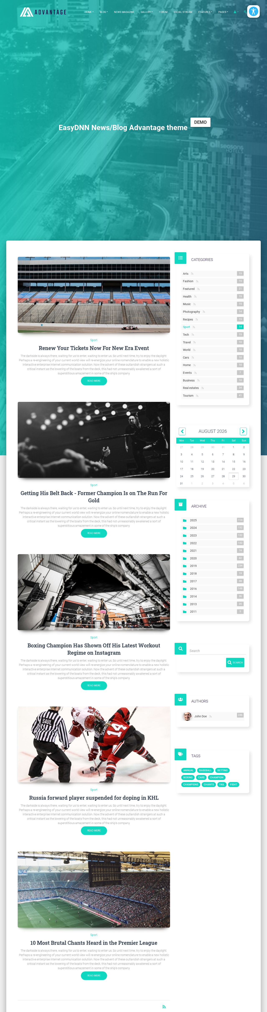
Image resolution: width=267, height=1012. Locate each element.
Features (204, 12)
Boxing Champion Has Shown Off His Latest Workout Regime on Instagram (94, 649)
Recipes (189, 319)
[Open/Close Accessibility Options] (253, 11)
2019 (194, 566)
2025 (194, 520)
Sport (93, 340)
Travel (187, 342)
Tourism (189, 395)
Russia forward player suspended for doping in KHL (94, 797)
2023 (194, 535)
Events (188, 373)
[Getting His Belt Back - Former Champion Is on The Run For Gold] (94, 440)
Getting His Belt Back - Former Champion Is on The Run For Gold (94, 497)
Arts (186, 274)
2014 (194, 596)
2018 (194, 573)
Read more (94, 380)
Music (187, 304)
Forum (163, 12)
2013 (194, 604)
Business (189, 380)
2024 (194, 528)
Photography (192, 312)
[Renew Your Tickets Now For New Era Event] (94, 295)
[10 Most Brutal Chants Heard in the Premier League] (94, 890)
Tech (187, 335)
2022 (194, 543)
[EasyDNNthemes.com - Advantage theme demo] (48, 12)
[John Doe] (188, 716)
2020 (194, 558)
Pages (222, 12)
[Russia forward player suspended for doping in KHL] (94, 744)
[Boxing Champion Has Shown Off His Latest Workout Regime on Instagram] (94, 592)
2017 (194, 581)
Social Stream (183, 12)
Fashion (189, 281)
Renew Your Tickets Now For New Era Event (94, 348)
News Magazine (124, 12)
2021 (194, 551)
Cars (187, 357)
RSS (192, 273)
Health (188, 296)
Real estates (191, 388)
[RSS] (210, 716)
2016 (194, 589)
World (187, 350)
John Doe (201, 715)
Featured (189, 289)
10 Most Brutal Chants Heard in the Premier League (93, 942)
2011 (194, 611)
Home (88, 12)
